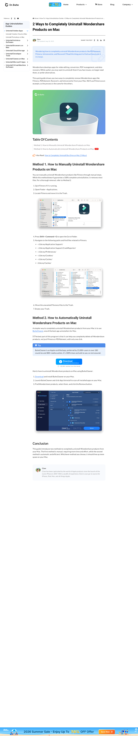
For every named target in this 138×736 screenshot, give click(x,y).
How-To (42, 18)
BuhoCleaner (38, 331)
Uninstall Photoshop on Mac (15, 37)
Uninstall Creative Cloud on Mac (16, 34)
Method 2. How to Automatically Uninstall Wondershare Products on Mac (66, 149)
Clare (39, 39)
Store (99, 4)
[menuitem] (65, 4)
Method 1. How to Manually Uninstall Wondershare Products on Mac (62, 145)
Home (65, 4)
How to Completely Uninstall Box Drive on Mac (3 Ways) (66, 155)
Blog (112, 4)
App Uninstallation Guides (55, 18)
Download (39, 376)
